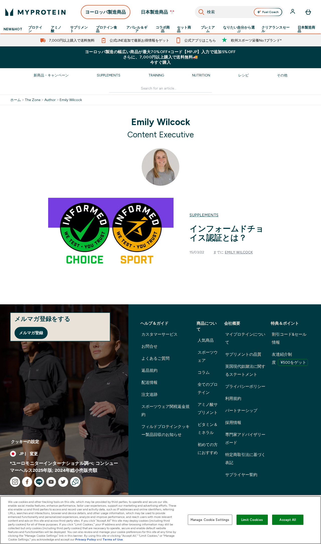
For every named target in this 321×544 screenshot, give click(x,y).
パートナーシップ (241, 410)
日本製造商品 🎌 (158, 12)
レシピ (243, 75)
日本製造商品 (306, 29)
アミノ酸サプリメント (208, 408)
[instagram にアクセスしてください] (15, 482)
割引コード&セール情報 (289, 338)
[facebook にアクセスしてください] (27, 482)
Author (50, 100)
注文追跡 (149, 394)
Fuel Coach (270, 12)
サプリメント (79, 29)
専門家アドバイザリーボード (245, 438)
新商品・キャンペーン (51, 75)
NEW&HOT (13, 29)
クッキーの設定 (25, 441)
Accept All (287, 519)
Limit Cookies (252, 519)
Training (156, 75)
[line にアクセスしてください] (39, 482)
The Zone (32, 100)
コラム (204, 372)
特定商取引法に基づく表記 (245, 458)
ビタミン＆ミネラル (208, 428)
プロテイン (35, 29)
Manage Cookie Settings (210, 519)
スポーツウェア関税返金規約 (165, 410)
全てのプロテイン (208, 388)
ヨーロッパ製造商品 (105, 12)
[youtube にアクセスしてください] (51, 482)
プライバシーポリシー (245, 386)
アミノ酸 (56, 29)
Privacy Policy (85, 539)
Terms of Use (113, 539)
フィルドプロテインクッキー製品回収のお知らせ (165, 430)
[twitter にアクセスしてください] (63, 482)
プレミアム (208, 29)
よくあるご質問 (155, 358)
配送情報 (149, 382)
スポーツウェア (208, 356)
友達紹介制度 (289, 358)
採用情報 (233, 422)
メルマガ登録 (31, 333)
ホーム (15, 100)
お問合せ (149, 346)
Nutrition (201, 75)
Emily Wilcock (71, 100)
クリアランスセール (276, 29)
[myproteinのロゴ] (35, 12)
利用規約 (233, 398)
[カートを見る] (308, 12)
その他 (282, 75)
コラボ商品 (163, 29)
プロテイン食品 (106, 29)
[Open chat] (75, 482)
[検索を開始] (201, 12)
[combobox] (239, 12)
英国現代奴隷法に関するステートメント (245, 370)
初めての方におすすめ (208, 448)
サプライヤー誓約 (241, 475)
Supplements (108, 75)
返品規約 (149, 370)
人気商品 (206, 340)
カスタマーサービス (159, 334)
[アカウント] (293, 12)
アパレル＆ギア (136, 29)
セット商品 (184, 29)
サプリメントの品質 (243, 354)
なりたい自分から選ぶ (239, 29)
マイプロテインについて (245, 338)
